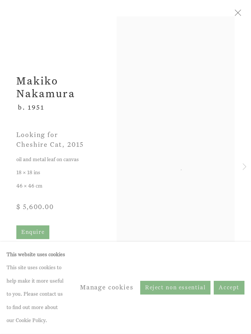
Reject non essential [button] (175, 288)
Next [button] (244, 167)
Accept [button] (229, 288)
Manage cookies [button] (107, 287)
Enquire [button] (32, 232)
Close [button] (236, 15)
